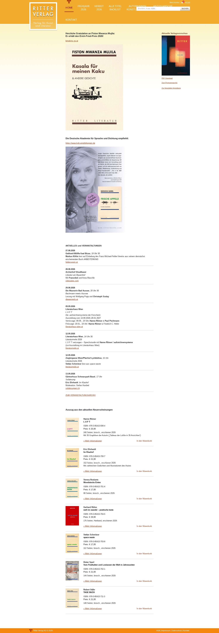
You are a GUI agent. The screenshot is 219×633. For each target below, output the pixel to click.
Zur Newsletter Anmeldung (171, 88)
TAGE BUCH (89, 592)
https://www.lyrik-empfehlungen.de (80, 143)
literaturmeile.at (72, 348)
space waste (89, 537)
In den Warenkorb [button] (144, 441)
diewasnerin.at (72, 299)
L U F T (86, 422)
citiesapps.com (72, 281)
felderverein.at (72, 262)
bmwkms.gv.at (72, 41)
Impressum (165, 631)
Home (69, 7)
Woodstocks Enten (92, 482)
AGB (158, 631)
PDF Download (167, 78)
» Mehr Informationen (92, 441)
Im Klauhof (88, 452)
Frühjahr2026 (83, 7)
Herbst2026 (99, 7)
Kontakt (71, 19)
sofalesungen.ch (73, 388)
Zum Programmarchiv (169, 83)
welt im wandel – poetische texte (98, 510)
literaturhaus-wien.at (74, 327)
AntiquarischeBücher (162, 7)
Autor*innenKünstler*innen (137, 7)
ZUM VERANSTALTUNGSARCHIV (81, 395)
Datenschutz (177, 631)
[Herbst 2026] (176, 55)
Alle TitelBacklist (115, 7)
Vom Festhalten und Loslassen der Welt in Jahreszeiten (109, 565)
